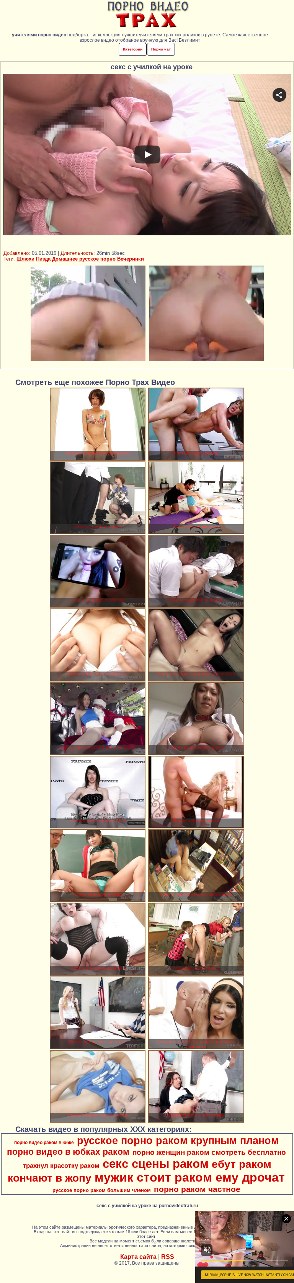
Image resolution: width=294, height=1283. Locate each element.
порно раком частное (197, 1189)
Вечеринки (130, 259)
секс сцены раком (156, 1163)
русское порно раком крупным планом (178, 1140)
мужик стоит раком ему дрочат (190, 1177)
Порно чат (161, 49)
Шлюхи (25, 259)
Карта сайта (138, 1257)
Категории (132, 49)
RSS (167, 1257)
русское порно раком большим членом (101, 1190)
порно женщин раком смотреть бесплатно (209, 1152)
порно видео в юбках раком (68, 1152)
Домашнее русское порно (84, 259)
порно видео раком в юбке (44, 1142)
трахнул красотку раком (61, 1165)
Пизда (43, 259)
